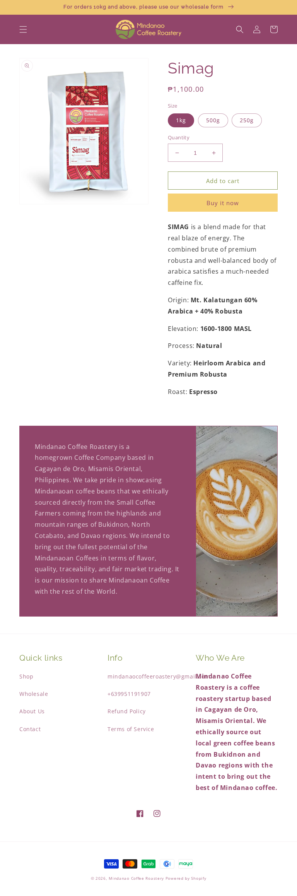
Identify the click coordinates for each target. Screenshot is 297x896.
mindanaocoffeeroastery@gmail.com (159, 676)
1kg (181, 120)
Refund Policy (127, 711)
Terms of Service (131, 729)
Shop (26, 676)
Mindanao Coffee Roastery (136, 878)
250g (247, 120)
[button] (23, 29)
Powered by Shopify (186, 878)
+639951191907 (129, 693)
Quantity (178, 137)
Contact (30, 729)
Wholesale (33, 693)
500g (213, 120)
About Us (32, 711)
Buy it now (223, 203)
